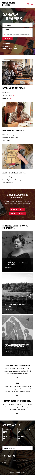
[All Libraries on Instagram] (6, 432)
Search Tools (6, 92)
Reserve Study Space (8, 177)
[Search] (28, 4)
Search (7, 38)
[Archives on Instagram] (19, 439)
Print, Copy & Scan (7, 182)
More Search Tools (10, 49)
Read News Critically (17, 213)
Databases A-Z (8, 46)
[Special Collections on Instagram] (19, 432)
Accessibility (6, 140)
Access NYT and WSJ (17, 209)
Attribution (4, 462)
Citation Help (6, 98)
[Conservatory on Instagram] (4, 439)
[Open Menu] (32, 4)
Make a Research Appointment (11, 135)
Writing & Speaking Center (10, 137)
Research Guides (7, 95)
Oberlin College (8, 4)
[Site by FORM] (17, 472)
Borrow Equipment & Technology (12, 180)
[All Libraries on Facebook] (4, 432)
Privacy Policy (26, 460)
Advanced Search (9, 44)
